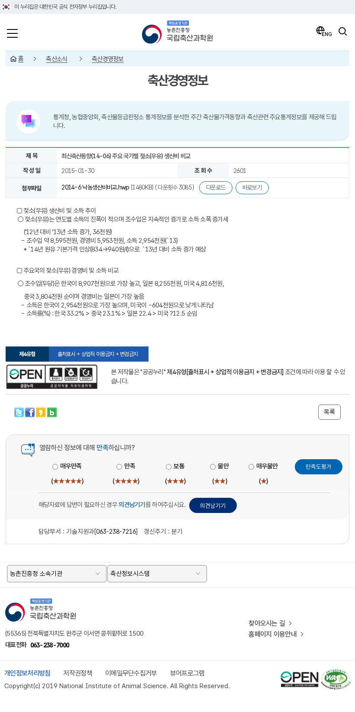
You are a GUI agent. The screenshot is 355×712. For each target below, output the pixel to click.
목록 (329, 412)
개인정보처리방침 (27, 673)
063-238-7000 (49, 645)
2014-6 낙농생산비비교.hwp (96, 187)
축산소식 (56, 59)
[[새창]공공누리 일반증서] (52, 377)
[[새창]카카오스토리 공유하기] (41, 411)
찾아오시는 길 (266, 623)
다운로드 (216, 187)
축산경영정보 (108, 59)
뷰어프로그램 (187, 673)
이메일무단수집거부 (131, 673)
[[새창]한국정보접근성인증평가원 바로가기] (335, 672)
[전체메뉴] (12, 31)
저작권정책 (77, 673)
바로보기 (252, 187)
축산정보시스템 (130, 574)
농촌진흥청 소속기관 (36, 574)
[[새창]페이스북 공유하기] (30, 411)
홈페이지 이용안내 (272, 634)
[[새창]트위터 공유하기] (19, 411)
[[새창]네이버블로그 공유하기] (52, 411)
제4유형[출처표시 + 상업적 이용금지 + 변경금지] (225, 372)
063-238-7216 (116, 531)
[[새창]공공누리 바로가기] (300, 672)
